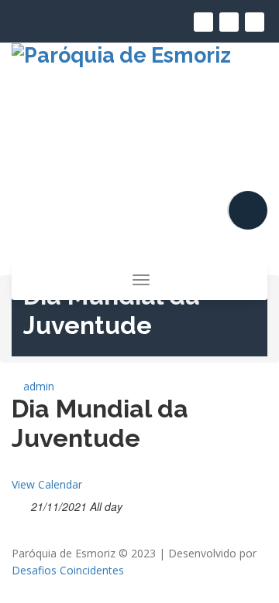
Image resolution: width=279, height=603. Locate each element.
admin (37, 386)
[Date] (20, 503)
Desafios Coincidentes (68, 570)
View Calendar (47, 484)
